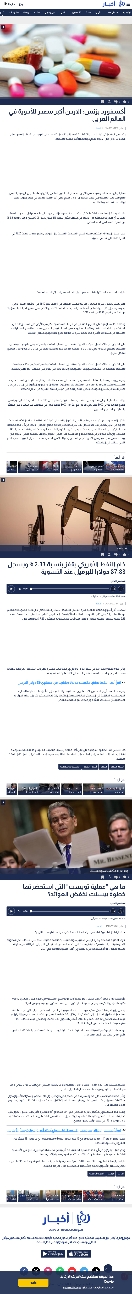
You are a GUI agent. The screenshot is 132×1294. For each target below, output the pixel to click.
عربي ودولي (50, 12)
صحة (88, 12)
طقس (64, 12)
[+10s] (121, 589)
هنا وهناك (14, 12)
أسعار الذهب (112, 12)
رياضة (26, 12)
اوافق (33, 1282)
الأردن (98, 12)
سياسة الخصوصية (72, 1287)
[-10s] (113, 589)
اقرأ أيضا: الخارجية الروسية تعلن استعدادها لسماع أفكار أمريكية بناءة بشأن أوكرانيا (64, 1130)
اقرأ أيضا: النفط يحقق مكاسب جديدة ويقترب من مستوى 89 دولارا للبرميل (69, 682)
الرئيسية (127, 12)
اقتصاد (37, 12)
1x (19, 588)
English (12, 4)
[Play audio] (11, 589)
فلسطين (76, 12)
